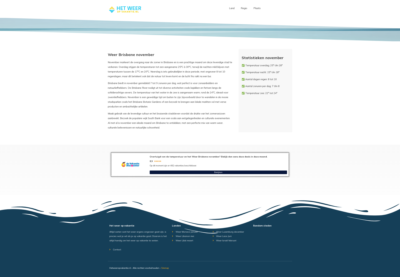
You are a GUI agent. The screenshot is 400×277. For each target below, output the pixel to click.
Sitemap (165, 268)
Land (232, 8)
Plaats (257, 8)
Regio (244, 8)
